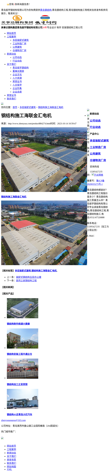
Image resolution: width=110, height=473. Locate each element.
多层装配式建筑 (28, 107)
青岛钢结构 (46, 10)
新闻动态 (11, 453)
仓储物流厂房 (98, 160)
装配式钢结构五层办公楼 (28, 277)
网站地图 (11, 466)
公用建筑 (95, 153)
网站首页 (11, 446)
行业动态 (95, 127)
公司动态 (95, 120)
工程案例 (11, 449)
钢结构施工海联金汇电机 (50, 107)
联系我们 (11, 463)
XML (9, 469)
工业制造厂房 (98, 147)
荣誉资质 (11, 460)
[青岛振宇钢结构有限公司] (28, 24)
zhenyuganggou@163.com (13, 420)
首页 (15, 107)
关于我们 (11, 456)
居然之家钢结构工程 (26, 280)
